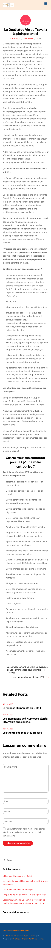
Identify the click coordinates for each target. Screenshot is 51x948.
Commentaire (11, 767)
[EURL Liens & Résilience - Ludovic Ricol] (8, 5)
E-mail (8, 811)
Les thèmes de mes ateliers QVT (28, 677)
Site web (8, 821)
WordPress (16, 939)
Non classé (28, 38)
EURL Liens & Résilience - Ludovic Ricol (19, 936)
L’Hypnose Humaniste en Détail (22, 708)
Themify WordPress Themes (33, 939)
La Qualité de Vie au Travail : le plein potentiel (25, 32)
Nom (7, 801)
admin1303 (15, 39)
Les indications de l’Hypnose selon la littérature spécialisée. (25, 720)
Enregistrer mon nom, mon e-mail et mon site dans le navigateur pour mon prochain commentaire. (24, 832)
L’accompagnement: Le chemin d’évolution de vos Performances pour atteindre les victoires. (27, 670)
